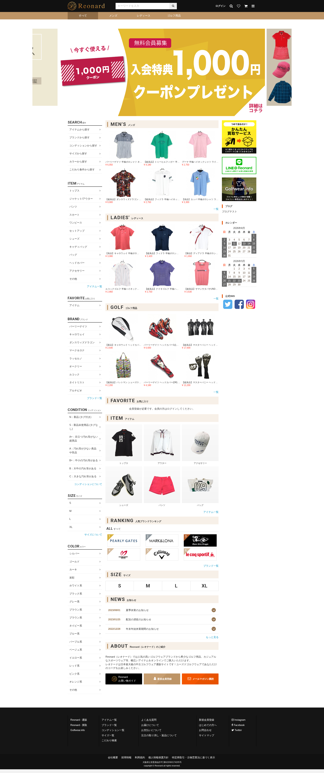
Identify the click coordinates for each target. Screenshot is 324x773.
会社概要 (113, 757)
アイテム (74, 305)
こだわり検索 (109, 740)
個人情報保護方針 (158, 757)
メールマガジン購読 (203, 679)
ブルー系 (74, 633)
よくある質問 (148, 719)
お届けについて (150, 725)
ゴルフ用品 (174, 15)
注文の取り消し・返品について (159, 735)
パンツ (73, 206)
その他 (73, 278)
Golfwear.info (77, 730)
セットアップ (77, 230)
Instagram (240, 719)
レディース (143, 15)
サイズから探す (78, 153)
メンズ (113, 15)
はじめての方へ (208, 725)
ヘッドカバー (77, 262)
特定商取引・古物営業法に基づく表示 (193, 757)
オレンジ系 (75, 681)
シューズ (74, 238)
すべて (83, 15)
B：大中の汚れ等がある (82, 468)
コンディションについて (88, 484)
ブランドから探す (79, 137)
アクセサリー (77, 270)
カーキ (73, 569)
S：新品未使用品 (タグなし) (83, 426)
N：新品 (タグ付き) (80, 417)
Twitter (238, 730)
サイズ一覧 (108, 735)
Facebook (239, 725)
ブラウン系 (75, 609)
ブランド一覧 (211, 565)
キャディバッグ (78, 246)
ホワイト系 (75, 585)
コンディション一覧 (113, 730)
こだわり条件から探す (82, 169)
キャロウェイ (77, 334)
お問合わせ (205, 730)
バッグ (73, 254)
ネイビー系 (75, 625)
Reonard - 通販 (78, 719)
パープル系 (75, 641)
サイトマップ (206, 735)
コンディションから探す (83, 145)
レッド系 (74, 665)
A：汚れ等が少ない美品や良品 (82, 450)
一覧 (216, 209)
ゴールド (74, 561)
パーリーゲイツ (78, 326)
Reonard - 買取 (78, 725)
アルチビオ (75, 390)
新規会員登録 (164, 679)
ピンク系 (74, 673)
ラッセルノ (75, 358)
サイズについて (93, 534)
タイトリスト (77, 382)
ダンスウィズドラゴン (82, 342)
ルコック (74, 374)
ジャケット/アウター (81, 198)
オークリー (75, 366)
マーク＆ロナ (77, 350)
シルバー (74, 553)
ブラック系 (75, 593)
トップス (74, 190)
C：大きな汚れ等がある (83, 476)
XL (70, 527)
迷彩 (71, 577)
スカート (74, 214)
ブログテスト (229, 211)
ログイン (220, 5)
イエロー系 (75, 657)
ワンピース (75, 222)
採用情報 (126, 757)
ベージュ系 (75, 649)
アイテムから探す (79, 129)
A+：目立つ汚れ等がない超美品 (83, 438)
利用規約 (140, 757)
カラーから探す (78, 161)
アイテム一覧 (211, 511)
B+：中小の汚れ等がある (83, 460)
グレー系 (74, 601)
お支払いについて (151, 730)
